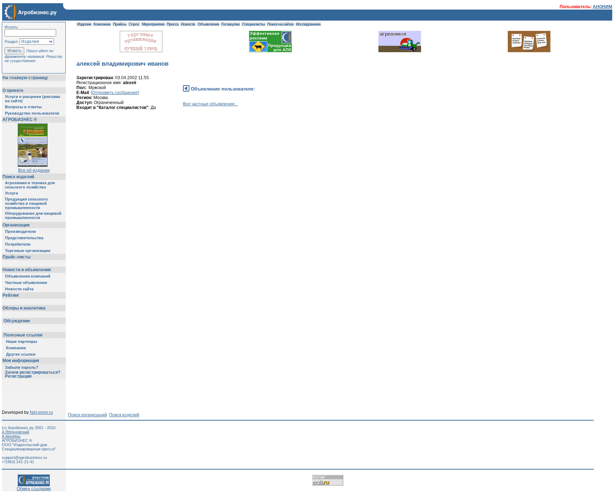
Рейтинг (10, 295)
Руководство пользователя (32, 113)
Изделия (84, 24)
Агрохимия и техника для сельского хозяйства (30, 185)
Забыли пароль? (21, 367)
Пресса (172, 24)
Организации (15, 225)
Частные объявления (26, 282)
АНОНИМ (602, 6)
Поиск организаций (87, 414)
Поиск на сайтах (280, 24)
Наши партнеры (21, 341)
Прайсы (119, 24)
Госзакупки (230, 24)
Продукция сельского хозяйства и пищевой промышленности (26, 203)
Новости (188, 24)
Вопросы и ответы (23, 107)
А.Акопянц (11, 436)
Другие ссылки (21, 354)
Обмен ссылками (34, 488)
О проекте (12, 90)
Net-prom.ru (41, 412)
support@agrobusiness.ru (24, 457)
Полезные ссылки (22, 335)
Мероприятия (153, 24)
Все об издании (34, 170)
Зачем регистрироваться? (32, 372)
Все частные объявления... (210, 104)
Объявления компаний (27, 276)
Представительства (24, 238)
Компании (16, 348)
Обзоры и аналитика (23, 308)
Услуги (11, 193)
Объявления (208, 24)
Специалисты (253, 24)
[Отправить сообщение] (115, 92)
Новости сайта (19, 289)
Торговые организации (27, 250)
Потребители (18, 244)
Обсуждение (16, 320)
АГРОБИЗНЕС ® (19, 119)
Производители (20, 231)
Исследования (308, 24)
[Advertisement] (205, 147)
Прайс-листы (16, 256)
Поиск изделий (18, 176)
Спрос (134, 24)
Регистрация (18, 376)
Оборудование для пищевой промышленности (33, 215)
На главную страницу (25, 77)
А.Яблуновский (15, 432)
